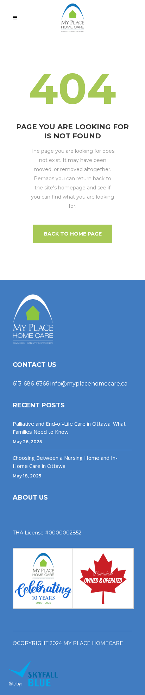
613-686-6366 (31, 383)
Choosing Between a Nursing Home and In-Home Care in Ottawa (65, 461)
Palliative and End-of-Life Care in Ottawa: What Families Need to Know (69, 427)
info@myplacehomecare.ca (88, 383)
